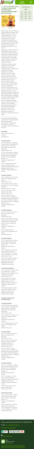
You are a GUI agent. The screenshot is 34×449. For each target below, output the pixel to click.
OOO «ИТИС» (9, 443)
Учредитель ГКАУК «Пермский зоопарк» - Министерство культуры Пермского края (13, 446)
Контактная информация (8, 427)
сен (29, 16)
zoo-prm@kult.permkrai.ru (12, 425)
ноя (25, 18)
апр (21, 14)
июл (22, 16)
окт (21, 18)
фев (25, 12)
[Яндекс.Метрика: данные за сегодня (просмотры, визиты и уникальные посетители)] (6, 436)
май (25, 14)
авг (25, 16)
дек (29, 18)
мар (29, 12)
